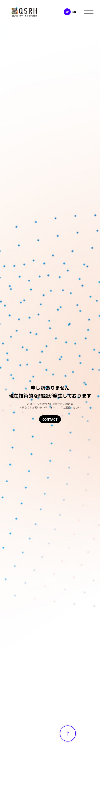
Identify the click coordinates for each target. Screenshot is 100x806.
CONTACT (50, 419)
